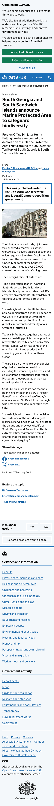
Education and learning (16, 619)
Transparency (10, 711)
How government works (16, 717)
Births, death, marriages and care (22, 578)
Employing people (13, 625)
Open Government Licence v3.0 (21, 770)
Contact (39, 741)
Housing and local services (18, 637)
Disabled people (12, 607)
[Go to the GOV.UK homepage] (14, 77)
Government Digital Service (19, 755)
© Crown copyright (27, 798)
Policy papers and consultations (21, 705)
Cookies (28, 737)
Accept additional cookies (27, 52)
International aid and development (30, 85)
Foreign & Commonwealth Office (20, 168)
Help (5, 737)
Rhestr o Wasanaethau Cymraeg (22, 750)
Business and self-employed (19, 584)
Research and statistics (16, 699)
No (48, 527)
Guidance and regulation (17, 693)
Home (5, 85)
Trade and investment (14, 501)
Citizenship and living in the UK (21, 596)
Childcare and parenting (17, 590)
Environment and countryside (20, 631)
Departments (10, 681)
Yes (34, 527)
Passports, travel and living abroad (23, 649)
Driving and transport (15, 613)
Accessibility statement (16, 741)
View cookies (27, 67)
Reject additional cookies (27, 60)
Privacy (15, 737)
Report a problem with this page (27, 540)
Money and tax (11, 643)
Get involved (10, 723)
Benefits (7, 572)
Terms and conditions (15, 746)
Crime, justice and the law (18, 601)
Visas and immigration (15, 655)
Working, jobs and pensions (19, 661)
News (5, 687)
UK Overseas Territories (15, 490)
